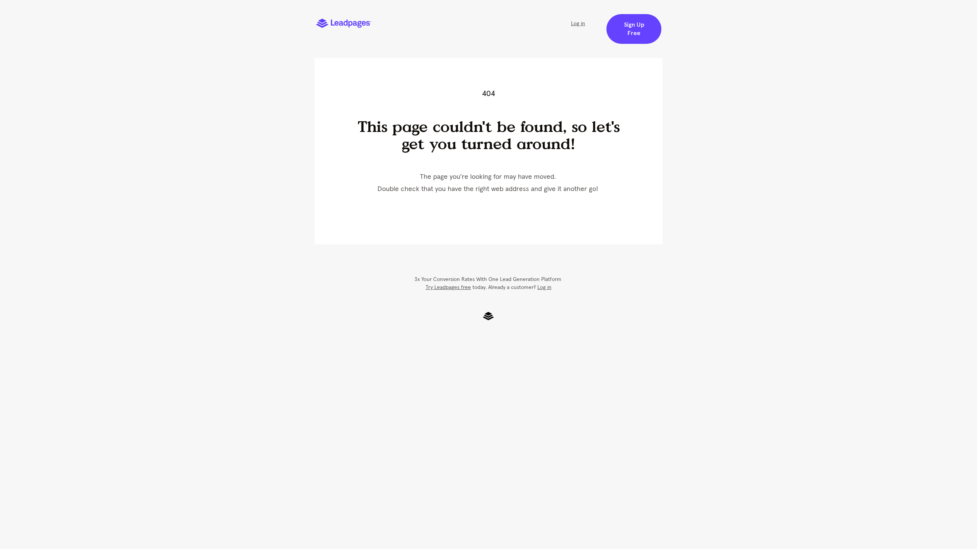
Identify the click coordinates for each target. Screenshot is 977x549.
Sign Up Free (634, 29)
